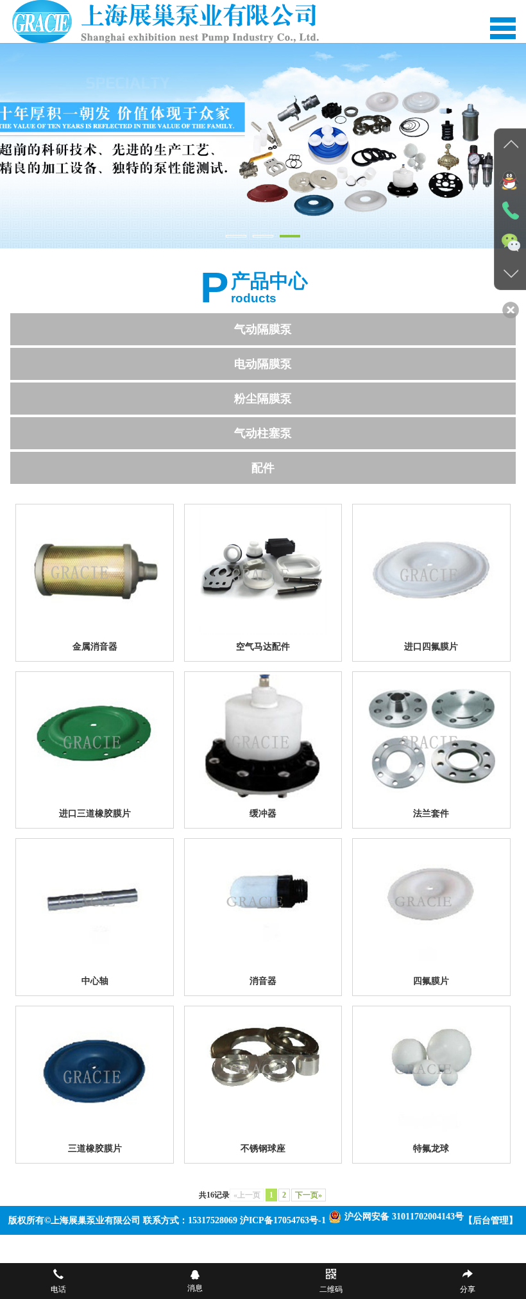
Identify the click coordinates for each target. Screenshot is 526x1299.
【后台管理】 (491, 1220)
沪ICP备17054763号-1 (283, 1220)
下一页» (308, 1195)
